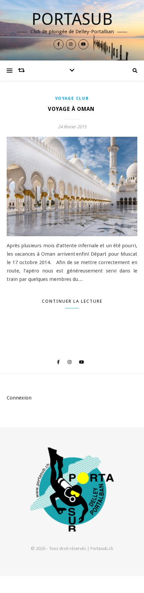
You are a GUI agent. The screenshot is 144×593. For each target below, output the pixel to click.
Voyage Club (72, 98)
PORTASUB (72, 19)
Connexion (19, 398)
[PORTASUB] (72, 490)
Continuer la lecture (72, 301)
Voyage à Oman (72, 109)
